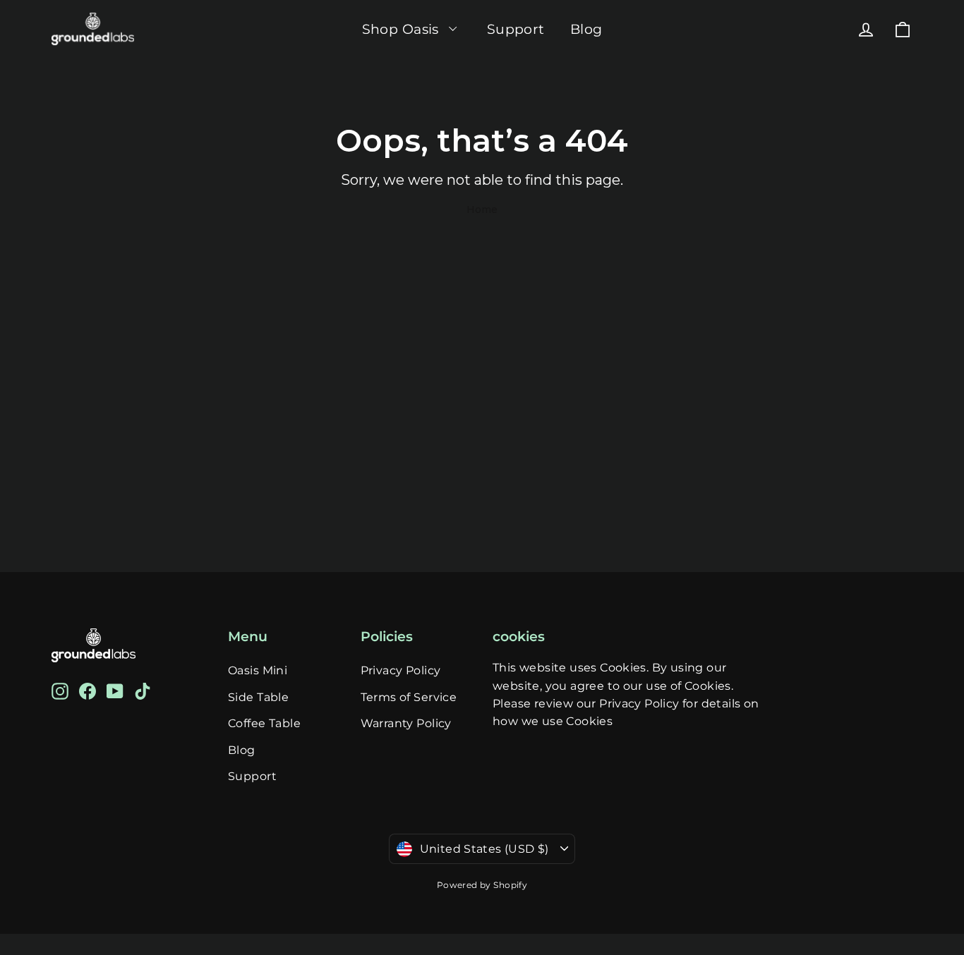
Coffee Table (264, 723)
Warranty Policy (406, 723)
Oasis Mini (257, 670)
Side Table (258, 697)
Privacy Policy (401, 670)
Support (516, 29)
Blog (586, 29)
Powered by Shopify (482, 885)
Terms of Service (409, 697)
